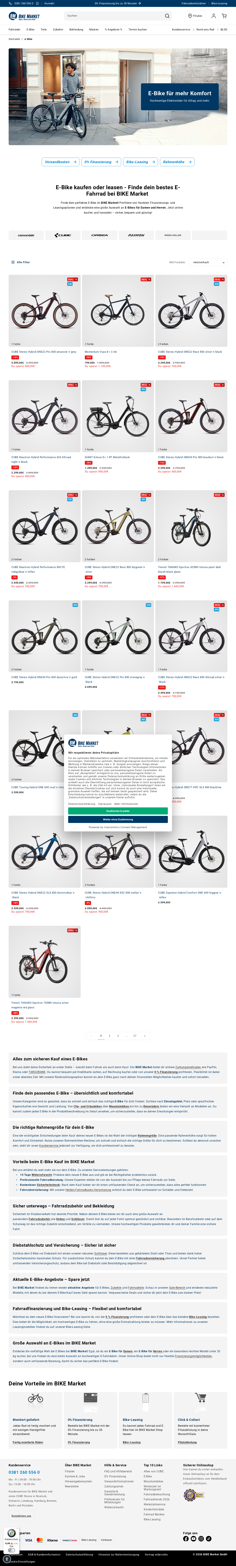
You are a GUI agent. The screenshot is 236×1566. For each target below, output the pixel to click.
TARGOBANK (37, 1072)
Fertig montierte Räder (28, 1442)
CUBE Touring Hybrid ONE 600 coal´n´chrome (39, 787)
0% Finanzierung (79, 1442)
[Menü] (17, 1529)
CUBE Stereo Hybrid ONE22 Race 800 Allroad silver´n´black (191, 679)
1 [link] (101, 1035)
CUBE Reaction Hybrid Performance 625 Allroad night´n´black (41, 459)
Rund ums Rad (205, 29)
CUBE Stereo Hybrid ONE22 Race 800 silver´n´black (190, 351)
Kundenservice (181, 29)
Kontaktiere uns (21, 1515)
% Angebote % (113, 29)
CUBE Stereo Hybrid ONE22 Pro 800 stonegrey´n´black (115, 679)
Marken (94, 29)
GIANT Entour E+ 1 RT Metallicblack (107, 457)
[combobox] (118, 16)
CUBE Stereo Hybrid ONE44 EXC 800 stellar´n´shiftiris (113, 895)
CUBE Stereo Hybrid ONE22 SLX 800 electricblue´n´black (42, 895)
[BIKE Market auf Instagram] (201, 1539)
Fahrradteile (136, 1287)
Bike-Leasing (131, 1442)
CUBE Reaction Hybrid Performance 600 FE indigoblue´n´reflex (38, 569)
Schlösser (100, 1253)
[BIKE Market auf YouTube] (193, 1539)
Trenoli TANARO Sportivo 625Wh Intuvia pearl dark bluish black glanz (189, 569)
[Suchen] (167, 16)
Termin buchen (138, 29)
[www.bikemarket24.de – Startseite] (24, 16)
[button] (7, 1559)
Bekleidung (76, 29)
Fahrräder (14, 29)
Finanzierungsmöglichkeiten (193, 1356)
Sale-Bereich (177, 1287)
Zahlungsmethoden (188, 1067)
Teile (44, 29)
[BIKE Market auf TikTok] (208, 1539)
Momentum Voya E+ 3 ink (101, 351)
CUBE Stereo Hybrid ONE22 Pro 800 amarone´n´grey (43, 351)
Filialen (197, 15)
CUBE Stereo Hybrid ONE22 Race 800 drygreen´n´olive (115, 569)
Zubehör (58, 29)
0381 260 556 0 (24, 1472)
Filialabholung (187, 1442)
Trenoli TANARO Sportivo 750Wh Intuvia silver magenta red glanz (40, 1005)
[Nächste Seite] (144, 1036)
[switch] (11, 1550)
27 (134, 1035)
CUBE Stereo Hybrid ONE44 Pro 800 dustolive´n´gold (44, 677)
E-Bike (31, 29)
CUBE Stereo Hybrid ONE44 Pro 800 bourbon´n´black (191, 457)
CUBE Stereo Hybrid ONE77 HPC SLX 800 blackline (189, 787)
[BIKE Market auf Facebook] (186, 1539)
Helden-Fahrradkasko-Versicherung (88, 1190)
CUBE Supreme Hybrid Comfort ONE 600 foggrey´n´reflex (189, 895)
